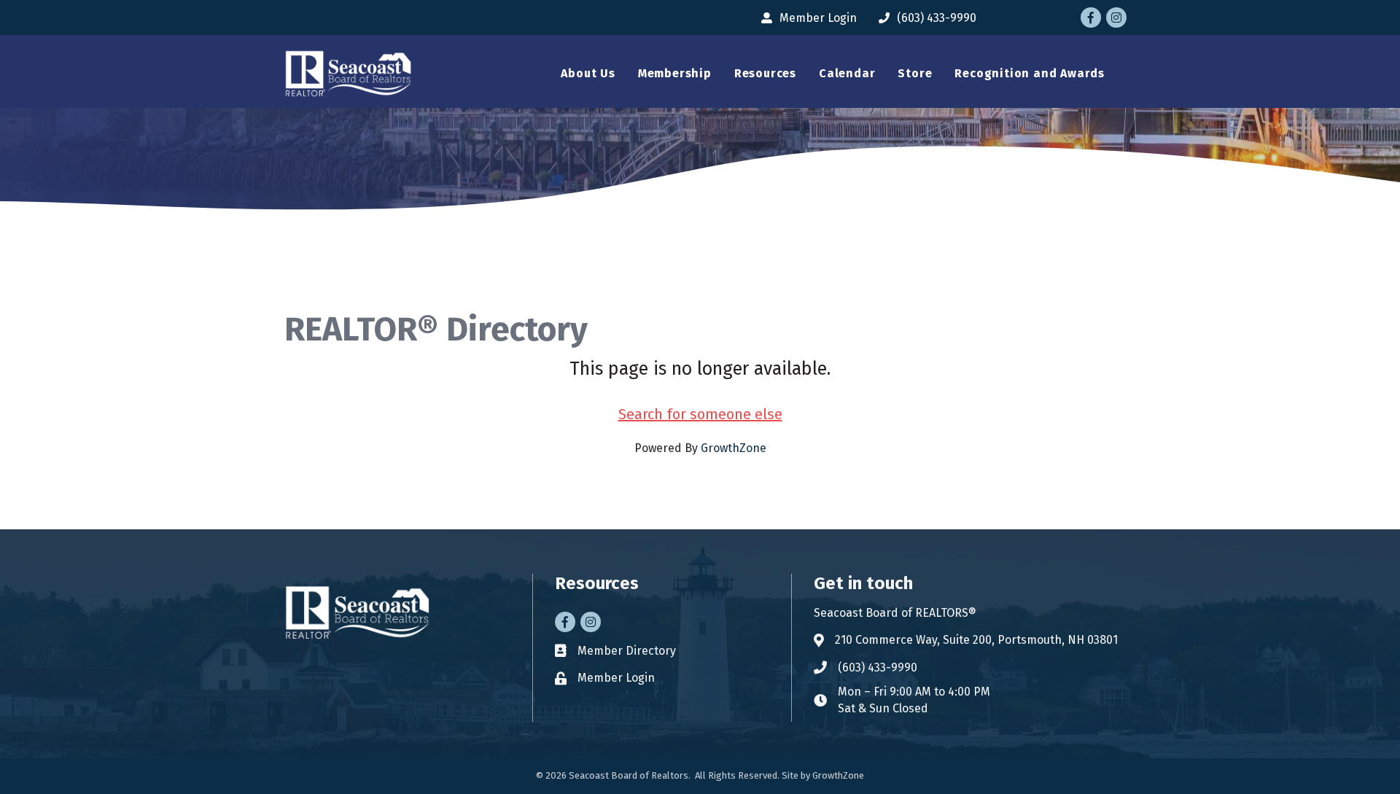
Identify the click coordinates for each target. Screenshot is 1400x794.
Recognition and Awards (1029, 73)
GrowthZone (733, 448)
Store (915, 73)
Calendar (847, 73)
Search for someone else (700, 414)
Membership (675, 73)
